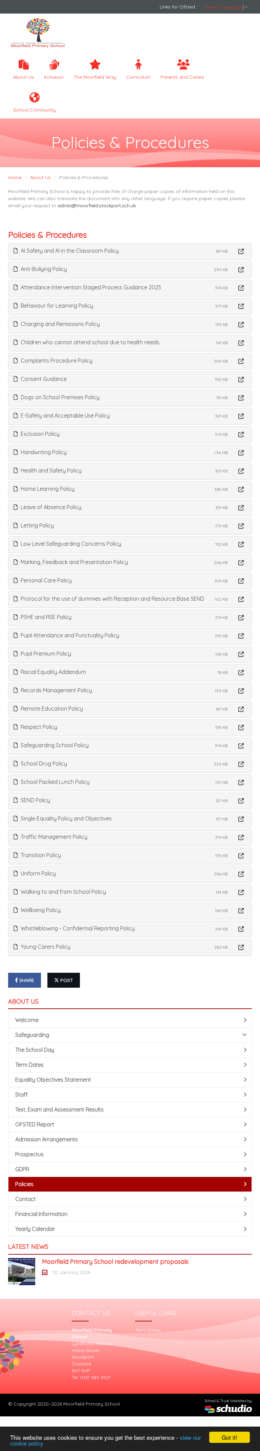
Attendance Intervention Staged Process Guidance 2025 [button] (90, 287)
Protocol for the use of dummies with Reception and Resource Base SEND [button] (111, 598)
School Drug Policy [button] (43, 763)
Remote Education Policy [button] (51, 708)
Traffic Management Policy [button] (53, 836)
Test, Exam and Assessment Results (59, 1109)
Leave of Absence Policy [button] (50, 507)
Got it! (229, 1437)
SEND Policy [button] (34, 800)
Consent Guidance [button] (43, 378)
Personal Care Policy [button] (45, 580)
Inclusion (53, 77)
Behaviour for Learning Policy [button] (56, 305)
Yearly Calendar (35, 1228)
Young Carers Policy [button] (44, 946)
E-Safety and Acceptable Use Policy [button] (64, 415)
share (26, 980)
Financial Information (41, 1214)
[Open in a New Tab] (241, 251)
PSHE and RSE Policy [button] (45, 617)
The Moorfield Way (94, 77)
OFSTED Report (34, 1124)
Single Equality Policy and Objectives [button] (65, 818)
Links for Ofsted (177, 7)
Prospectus (29, 1154)
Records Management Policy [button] (55, 690)
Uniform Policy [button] (37, 873)
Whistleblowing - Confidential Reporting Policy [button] (77, 928)
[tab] (130, 251)
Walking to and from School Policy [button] (62, 891)
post (66, 980)
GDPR (22, 1169)
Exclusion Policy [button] (39, 433)
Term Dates (29, 1064)
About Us (23, 77)
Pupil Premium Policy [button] (45, 653)
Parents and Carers (182, 77)
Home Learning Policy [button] (46, 488)
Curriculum (138, 77)
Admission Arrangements (46, 1139)
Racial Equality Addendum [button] (52, 672)
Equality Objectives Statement (53, 1079)
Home (15, 177)
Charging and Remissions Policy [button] (59, 324)
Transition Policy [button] (40, 855)
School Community (34, 110)
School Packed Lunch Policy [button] (54, 781)
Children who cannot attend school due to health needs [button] (89, 342)
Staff (21, 1094)
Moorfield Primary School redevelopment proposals (115, 1261)
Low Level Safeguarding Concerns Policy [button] (70, 543)
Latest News (28, 1247)
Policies (24, 1184)
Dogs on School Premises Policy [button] (59, 397)
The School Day (34, 1049)
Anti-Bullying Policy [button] (43, 269)
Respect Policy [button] (38, 726)
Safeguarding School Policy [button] (54, 745)
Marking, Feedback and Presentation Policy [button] (73, 562)
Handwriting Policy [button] (43, 452)
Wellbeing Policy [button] (40, 910)
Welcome (27, 1020)
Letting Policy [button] (36, 525)
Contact (25, 1199)
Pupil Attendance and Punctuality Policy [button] (69, 635)
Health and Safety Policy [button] (50, 470)
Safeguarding (32, 1034)
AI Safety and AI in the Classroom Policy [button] (69, 250)
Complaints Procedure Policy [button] (55, 360)
